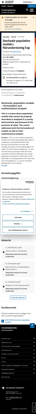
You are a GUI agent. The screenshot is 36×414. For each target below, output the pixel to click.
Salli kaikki (18, 217)
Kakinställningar (5, 377)
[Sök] (27, 9)
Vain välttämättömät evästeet (18, 230)
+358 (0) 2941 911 (15, 397)
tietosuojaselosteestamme (20, 204)
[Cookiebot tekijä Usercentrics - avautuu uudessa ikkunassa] (25, 182)
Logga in (32, 6)
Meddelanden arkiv (6, 342)
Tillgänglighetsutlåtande (7, 373)
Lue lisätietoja (25, 211)
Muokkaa (17, 224)
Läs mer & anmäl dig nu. (13, 29)
